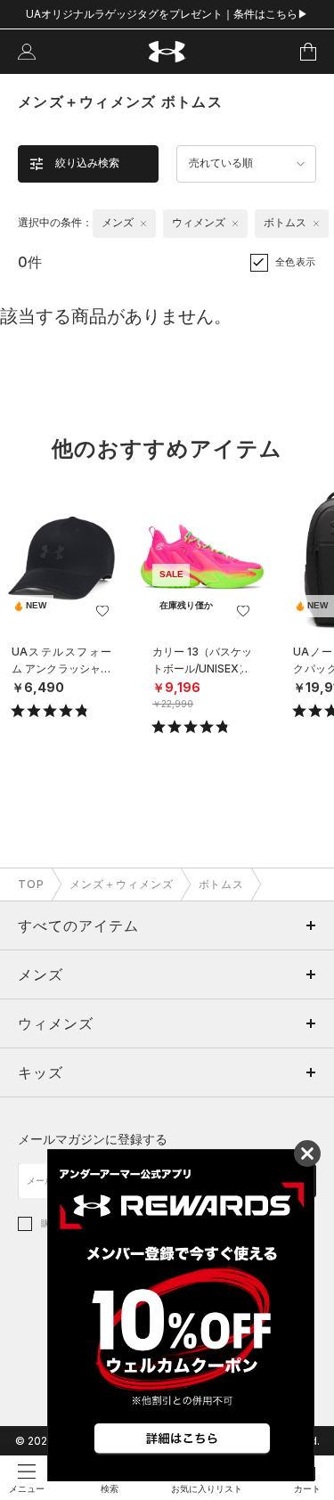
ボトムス (222, 884)
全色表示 (295, 262)
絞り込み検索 (87, 163)
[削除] (143, 223)
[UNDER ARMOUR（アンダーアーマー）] (167, 52)
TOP (31, 884)
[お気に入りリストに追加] (102, 611)
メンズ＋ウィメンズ (121, 884)
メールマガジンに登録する (92, 1138)
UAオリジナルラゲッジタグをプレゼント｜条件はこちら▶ (167, 13)
